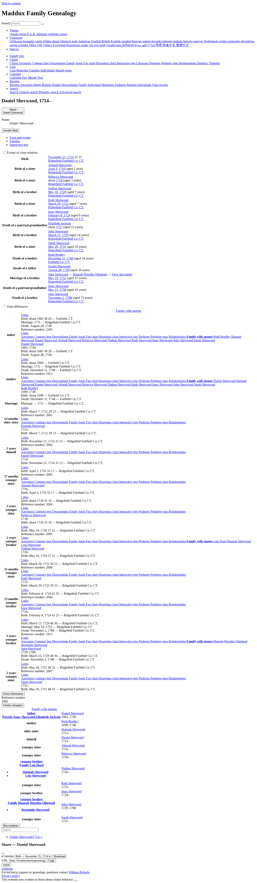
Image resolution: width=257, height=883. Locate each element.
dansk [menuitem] (56, 41)
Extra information (13, 693)
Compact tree (43, 336)
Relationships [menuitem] (188, 63)
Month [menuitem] (32, 77)
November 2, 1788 (60, 297)
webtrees (7, 868)
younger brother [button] (31, 761)
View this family (122, 274)
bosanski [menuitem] (29, 41)
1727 (59, 227)
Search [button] (14, 88)
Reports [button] (14, 81)
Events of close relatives (22, 152)
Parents (7, 717)
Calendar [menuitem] (16, 77)
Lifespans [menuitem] (142, 63)
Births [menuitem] (38, 85)
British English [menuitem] (111, 41)
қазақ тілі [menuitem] (87, 45)
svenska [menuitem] (23, 45)
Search (6, 23)
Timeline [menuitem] (214, 63)
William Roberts (79, 872)
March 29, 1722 (58, 203)
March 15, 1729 (58, 235)
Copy (51, 860)
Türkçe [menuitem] (48, 45)
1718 (59, 180)
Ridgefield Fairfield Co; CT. (66, 160)
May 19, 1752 (57, 278)
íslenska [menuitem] (167, 41)
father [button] (31, 713)
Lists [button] (13, 67)
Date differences (17, 306)
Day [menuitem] (25, 77)
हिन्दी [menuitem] (159, 45)
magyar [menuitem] (199, 41)
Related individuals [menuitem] (139, 85)
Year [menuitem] (40, 77)
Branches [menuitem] (22, 70)
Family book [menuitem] (74, 63)
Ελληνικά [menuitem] (59, 45)
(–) (26, 837)
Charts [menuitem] (14, 63)
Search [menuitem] (14, 92)
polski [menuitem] (223, 41)
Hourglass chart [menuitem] (106, 63)
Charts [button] (14, 59)
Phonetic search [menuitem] (49, 92)
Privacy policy (11, 876)
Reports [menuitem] (15, 85)
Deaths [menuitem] (56, 85)
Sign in (14, 49)
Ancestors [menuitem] (25, 63)
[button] (24, 315)
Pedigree (145, 336)
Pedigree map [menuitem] (170, 63)
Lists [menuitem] (13, 70)
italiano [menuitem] (178, 41)
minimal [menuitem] (42, 34)
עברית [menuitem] (150, 45)
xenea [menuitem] (63, 34)
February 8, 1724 (59, 215)
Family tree (17, 56)
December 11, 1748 (60, 258)
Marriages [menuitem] (108, 85)
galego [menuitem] (147, 41)
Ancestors (28, 336)
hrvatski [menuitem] (157, 41)
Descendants (60, 336)
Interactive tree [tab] (19, 144)
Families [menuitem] (35, 70)
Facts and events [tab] (20, 137)
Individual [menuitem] (95, 85)
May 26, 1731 (57, 246)
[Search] (42, 24)
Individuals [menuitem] (48, 70)
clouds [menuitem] (14, 34)
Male (10, 130)
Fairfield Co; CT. (59, 262)
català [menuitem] (39, 41)
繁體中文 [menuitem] (182, 45)
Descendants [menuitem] (58, 63)
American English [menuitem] (90, 41)
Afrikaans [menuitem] (16, 41)
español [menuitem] (126, 41)
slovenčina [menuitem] (247, 41)
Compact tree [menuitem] (41, 63)
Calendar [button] (15, 74)
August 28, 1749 (58, 270)
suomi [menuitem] (14, 45)
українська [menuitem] (114, 45)
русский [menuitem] (100, 45)
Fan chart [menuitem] (89, 63)
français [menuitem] (137, 41)
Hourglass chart (109, 336)
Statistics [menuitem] (203, 63)
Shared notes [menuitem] (63, 70)
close (6, 864)
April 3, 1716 (56, 168)
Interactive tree (129, 336)
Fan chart (92, 336)
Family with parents (128, 310)
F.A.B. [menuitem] (32, 34)
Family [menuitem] (83, 85)
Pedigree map (160, 336)
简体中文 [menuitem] (169, 45)
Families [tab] (15, 141)
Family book (77, 336)
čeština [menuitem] (47, 41)
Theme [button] (14, 30)
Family (24, 765)
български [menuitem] (73, 45)
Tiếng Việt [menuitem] (36, 45)
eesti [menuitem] (75, 41)
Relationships (178, 336)
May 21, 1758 (57, 289)
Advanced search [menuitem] (70, 92)
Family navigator (12, 705)
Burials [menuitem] (47, 85)
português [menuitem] (234, 41)
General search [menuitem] (29, 92)
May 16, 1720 (57, 192)
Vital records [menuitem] (160, 85)
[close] (3, 853)
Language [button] (16, 37)
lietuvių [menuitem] (188, 41)
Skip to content (11, 3)
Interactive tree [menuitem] (126, 63)
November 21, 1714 (61, 157)
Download (59, 856)
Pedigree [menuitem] (155, 63)
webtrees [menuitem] (54, 34)
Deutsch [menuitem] (66, 41)
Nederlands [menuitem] (211, 41)
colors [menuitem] (23, 34)
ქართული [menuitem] (130, 45)
